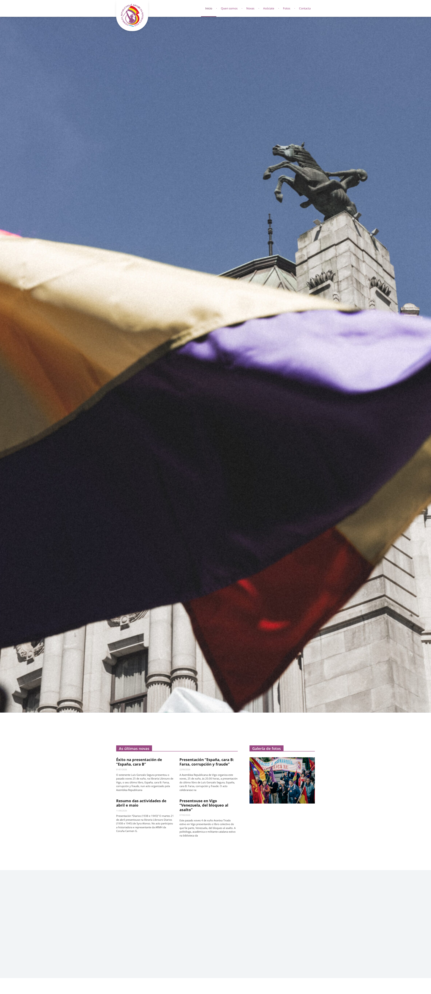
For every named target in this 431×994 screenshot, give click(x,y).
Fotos (286, 8)
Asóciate (268, 8)
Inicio (208, 8)
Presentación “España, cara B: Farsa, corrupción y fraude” (206, 761)
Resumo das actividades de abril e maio (141, 803)
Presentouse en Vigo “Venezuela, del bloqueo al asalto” (203, 805)
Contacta (305, 8)
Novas (250, 8)
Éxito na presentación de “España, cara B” (139, 761)
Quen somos (229, 8)
